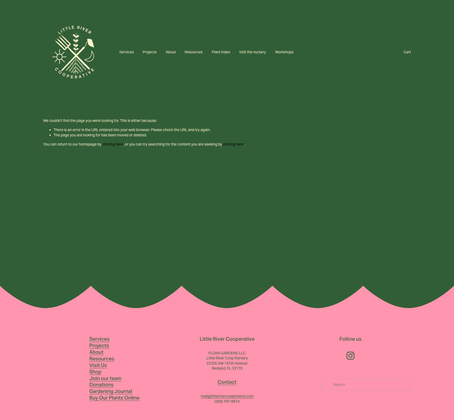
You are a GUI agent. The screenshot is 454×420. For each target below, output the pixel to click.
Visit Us (98, 365)
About (171, 52)
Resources (194, 52)
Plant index (221, 52)
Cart (407, 52)
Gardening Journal (110, 391)
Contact (227, 382)
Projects (150, 52)
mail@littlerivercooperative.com (227, 396)
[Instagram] (350, 355)
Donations (101, 384)
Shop (95, 372)
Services (126, 52)
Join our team (105, 378)
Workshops (284, 52)
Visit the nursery (252, 52)
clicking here (112, 144)
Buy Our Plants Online (114, 398)
